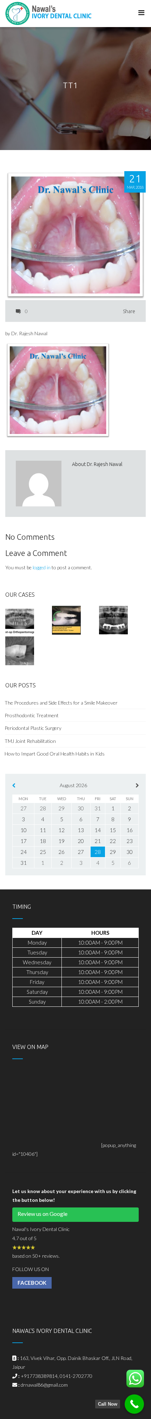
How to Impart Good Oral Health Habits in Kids (55, 754)
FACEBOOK (32, 1282)
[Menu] (141, 12)
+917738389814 (39, 1376)
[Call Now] (134, 1404)
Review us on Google (42, 1213)
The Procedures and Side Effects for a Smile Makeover (61, 703)
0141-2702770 (76, 1376)
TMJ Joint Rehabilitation (30, 741)
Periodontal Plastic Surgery (33, 728)
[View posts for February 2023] (13, 785)
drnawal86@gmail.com (44, 1385)
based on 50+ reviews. (36, 1256)
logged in (42, 567)
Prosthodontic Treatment (32, 715)
